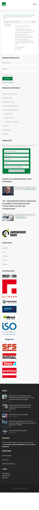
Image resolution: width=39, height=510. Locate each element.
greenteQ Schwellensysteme (11, 110)
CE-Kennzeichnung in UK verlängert (18, 414)
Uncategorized (6, 130)
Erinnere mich (8, 75)
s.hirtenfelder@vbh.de (21, 218)
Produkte (5, 264)
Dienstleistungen (7, 98)
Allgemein (5, 248)
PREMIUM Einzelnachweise (10, 106)
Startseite (5, 15)
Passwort (4, 69)
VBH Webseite (6, 473)
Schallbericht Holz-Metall (11, 122)
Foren (10, 15)
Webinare (5, 134)
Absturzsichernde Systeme (9, 94)
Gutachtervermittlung (8, 102)
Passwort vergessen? (8, 82)
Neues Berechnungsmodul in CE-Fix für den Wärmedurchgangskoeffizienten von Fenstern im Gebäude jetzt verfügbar (22, 423)
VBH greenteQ (6, 475)
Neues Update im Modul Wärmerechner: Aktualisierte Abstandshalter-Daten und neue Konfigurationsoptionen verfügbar (21, 397)
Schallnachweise (7, 114)
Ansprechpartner (7, 455)
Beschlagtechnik (17, 15)
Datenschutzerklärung (8, 464)
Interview (5, 256)
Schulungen (5, 126)
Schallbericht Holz (9, 117)
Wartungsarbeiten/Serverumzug (18, 430)
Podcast (4, 260)
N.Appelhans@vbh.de (30, 189)
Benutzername (6, 63)
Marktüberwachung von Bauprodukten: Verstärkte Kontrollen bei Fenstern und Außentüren (20, 407)
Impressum (5, 459)
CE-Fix (4, 252)
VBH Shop (5, 477)
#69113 (34, 22)
